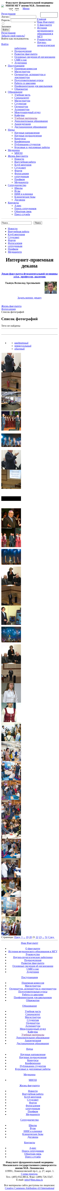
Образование (15, 92)
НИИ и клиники (23, 194)
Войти (5, 44)
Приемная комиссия (25, 68)
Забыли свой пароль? (13, 35)
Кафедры (19, 115)
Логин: (5, 16)
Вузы (17, 191)
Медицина (14, 150)
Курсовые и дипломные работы (32, 147)
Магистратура (22, 71)
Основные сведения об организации (34, 57)
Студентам (20, 103)
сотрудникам (21, 176)
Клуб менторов (22, 164)
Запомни (6, 26)
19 (27, 937)
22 (37, 937)
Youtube (17, 9)
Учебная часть (22, 94)
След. (51, 937)
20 (30, 937)
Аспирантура (21, 109)
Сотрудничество (17, 185)
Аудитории (20, 62)
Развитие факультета (25, 54)
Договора (19, 199)
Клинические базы (24, 196)
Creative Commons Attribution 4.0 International (29, 1188)
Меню (26, 8)
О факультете (44, 24)
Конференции (22, 141)
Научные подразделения (28, 135)
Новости (19, 159)
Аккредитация (22, 124)
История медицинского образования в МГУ (45, 32)
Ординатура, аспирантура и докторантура (32, 988)
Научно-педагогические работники (33, 957)
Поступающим (16, 65)
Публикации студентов (27, 144)
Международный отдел (27, 112)
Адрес (17, 205)
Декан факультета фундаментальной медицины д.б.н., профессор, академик (29, 275)
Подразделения (22, 51)
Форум (18, 170)
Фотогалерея (21, 173)
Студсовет (20, 167)
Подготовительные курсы (28, 80)
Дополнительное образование (31, 121)
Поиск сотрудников (25, 208)
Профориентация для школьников (33, 86)
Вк (11, 9)
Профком (19, 179)
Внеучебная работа (25, 161)
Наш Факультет (45, 22)
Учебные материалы (25, 118)
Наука (11, 129)
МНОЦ (18, 153)
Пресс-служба (22, 214)
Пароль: (5, 20)
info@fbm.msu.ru (33, 1179)
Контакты (13, 202)
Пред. (17, 937)
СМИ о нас (20, 59)
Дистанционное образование (30, 126)
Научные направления (26, 132)
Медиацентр (21, 182)
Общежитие (21, 89)
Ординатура (21, 106)
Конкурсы (20, 138)
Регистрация (8, 32)
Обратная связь (49, 14)
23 (40, 937)
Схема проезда (29, 1174)
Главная (41, 19)
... (24, 937)
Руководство (44, 39)
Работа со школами (25, 83)
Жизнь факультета (18, 156)
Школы (18, 188)
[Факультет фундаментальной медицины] (2, 5)
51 (46, 937)
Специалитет (21, 97)
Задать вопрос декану (30, 297)
